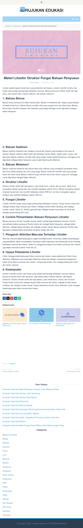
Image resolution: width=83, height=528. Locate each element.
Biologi (5, 438)
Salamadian (7, 491)
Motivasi (6, 458)
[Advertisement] (41, 129)
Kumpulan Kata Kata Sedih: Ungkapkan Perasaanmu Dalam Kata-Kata (31, 417)
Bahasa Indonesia (10, 434)
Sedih (5, 494)
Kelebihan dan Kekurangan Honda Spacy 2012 (14, 324)
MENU (77, 19)
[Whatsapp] (19, 298)
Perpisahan (7, 478)
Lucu (4, 454)
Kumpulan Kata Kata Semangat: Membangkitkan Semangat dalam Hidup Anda (34, 409)
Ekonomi (6, 446)
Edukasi (6, 442)
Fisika (5, 450)
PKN (4, 482)
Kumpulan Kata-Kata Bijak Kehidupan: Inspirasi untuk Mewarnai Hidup (31, 389)
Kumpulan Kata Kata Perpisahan (16, 401)
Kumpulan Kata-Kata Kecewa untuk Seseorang (21, 393)
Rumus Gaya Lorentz (73, 370)
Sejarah (6, 498)
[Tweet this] (8, 298)
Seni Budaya (8, 502)
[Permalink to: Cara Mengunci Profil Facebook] (41, 315)
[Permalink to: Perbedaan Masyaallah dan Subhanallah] (68, 315)
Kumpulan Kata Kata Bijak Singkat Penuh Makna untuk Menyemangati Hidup (33, 425)
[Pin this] (11, 298)
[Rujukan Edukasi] (41, 9)
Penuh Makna (8, 474)
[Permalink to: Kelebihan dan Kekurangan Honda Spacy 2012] (15, 315)
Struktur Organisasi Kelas (11, 370)
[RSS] (41, 2)
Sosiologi (6, 511)
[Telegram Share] (15, 298)
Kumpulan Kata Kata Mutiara (14, 421)
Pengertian (12, 364)
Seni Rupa (7, 506)
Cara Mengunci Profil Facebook (40, 323)
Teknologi (6, 515)
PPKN (5, 487)
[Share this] (4, 298)
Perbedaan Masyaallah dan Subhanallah (65, 324)
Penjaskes (7, 470)
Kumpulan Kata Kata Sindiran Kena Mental (20, 397)
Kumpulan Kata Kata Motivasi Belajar (18, 405)
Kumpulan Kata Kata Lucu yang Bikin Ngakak (21, 413)
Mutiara (6, 462)
